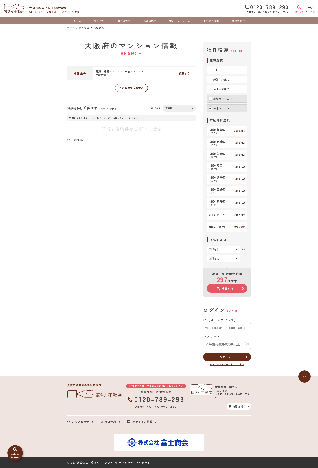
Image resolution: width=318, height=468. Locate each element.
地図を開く (239, 406)
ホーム (77, 20)
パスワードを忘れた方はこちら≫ (227, 364)
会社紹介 (237, 20)
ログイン (225, 357)
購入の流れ (124, 20)
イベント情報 (211, 20)
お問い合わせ (80, 421)
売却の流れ (150, 20)
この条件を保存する (131, 88)
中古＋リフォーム (179, 20)
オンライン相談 (142, 421)
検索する (227, 288)
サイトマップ (144, 462)
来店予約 (110, 421)
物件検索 (99, 20)
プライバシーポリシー (119, 462)
